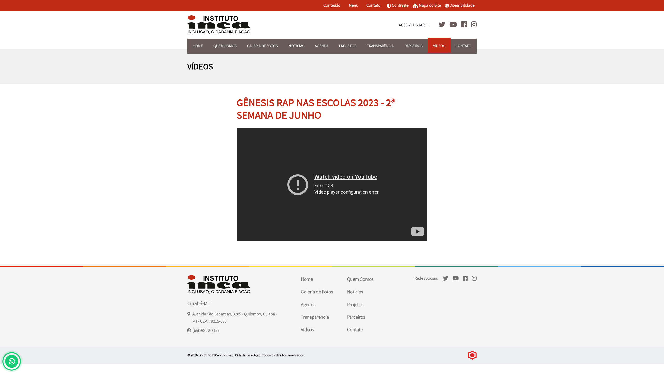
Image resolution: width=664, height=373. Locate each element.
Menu (354, 5)
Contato (373, 5)
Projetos (347, 46)
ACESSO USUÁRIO (413, 25)
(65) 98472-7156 (206, 330)
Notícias (296, 46)
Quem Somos (225, 46)
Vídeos (439, 46)
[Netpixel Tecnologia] (472, 355)
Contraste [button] (397, 7)
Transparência (380, 46)
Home (198, 46)
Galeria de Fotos (262, 46)
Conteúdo (332, 5)
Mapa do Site (430, 5)
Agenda (321, 46)
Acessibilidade (462, 5)
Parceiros (414, 46)
